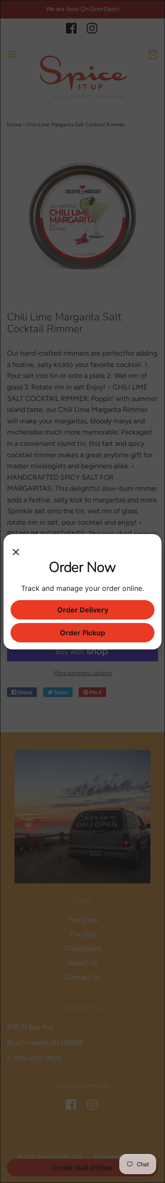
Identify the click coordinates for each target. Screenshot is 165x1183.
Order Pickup (82, 632)
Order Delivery (82, 609)
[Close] (16, 550)
